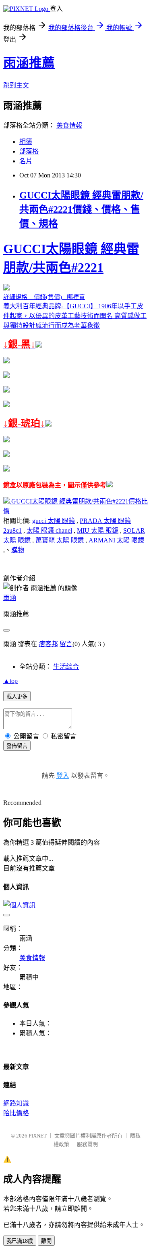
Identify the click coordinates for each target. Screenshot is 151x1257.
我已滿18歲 (19, 1241)
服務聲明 (87, 1144)
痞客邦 (48, 643)
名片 (25, 161)
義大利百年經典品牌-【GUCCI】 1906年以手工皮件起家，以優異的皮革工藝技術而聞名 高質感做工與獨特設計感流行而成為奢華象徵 (75, 365)
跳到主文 (16, 85)
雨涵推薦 (29, 62)
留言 (66, 643)
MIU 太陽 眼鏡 (97, 530)
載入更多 (16, 697)
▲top (10, 680)
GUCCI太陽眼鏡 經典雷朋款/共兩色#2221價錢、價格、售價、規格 (81, 209)
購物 (17, 549)
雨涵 (9, 597)
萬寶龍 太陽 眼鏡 (59, 540)
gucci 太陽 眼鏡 (53, 520)
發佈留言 (16, 746)
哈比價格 (16, 1113)
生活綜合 (66, 666)
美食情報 (69, 125)
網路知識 (16, 1103)
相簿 (25, 141)
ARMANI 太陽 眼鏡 (116, 540)
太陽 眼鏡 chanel (49, 530)
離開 (46, 1241)
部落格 (29, 151)
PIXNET (38, 1136)
